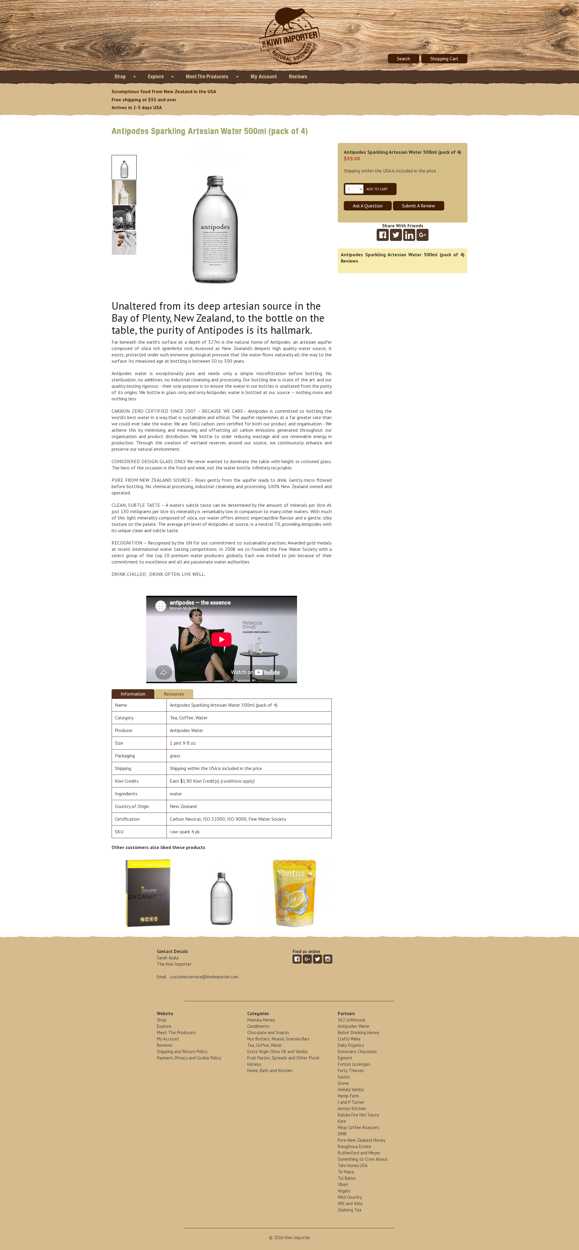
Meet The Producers (208, 76)
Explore (156, 76)
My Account (264, 76)
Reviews (298, 76)
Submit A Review (418, 206)
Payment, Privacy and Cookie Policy (189, 1058)
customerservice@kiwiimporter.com (204, 977)
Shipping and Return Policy (182, 1051)
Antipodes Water (186, 730)
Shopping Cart (444, 58)
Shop (121, 76)
